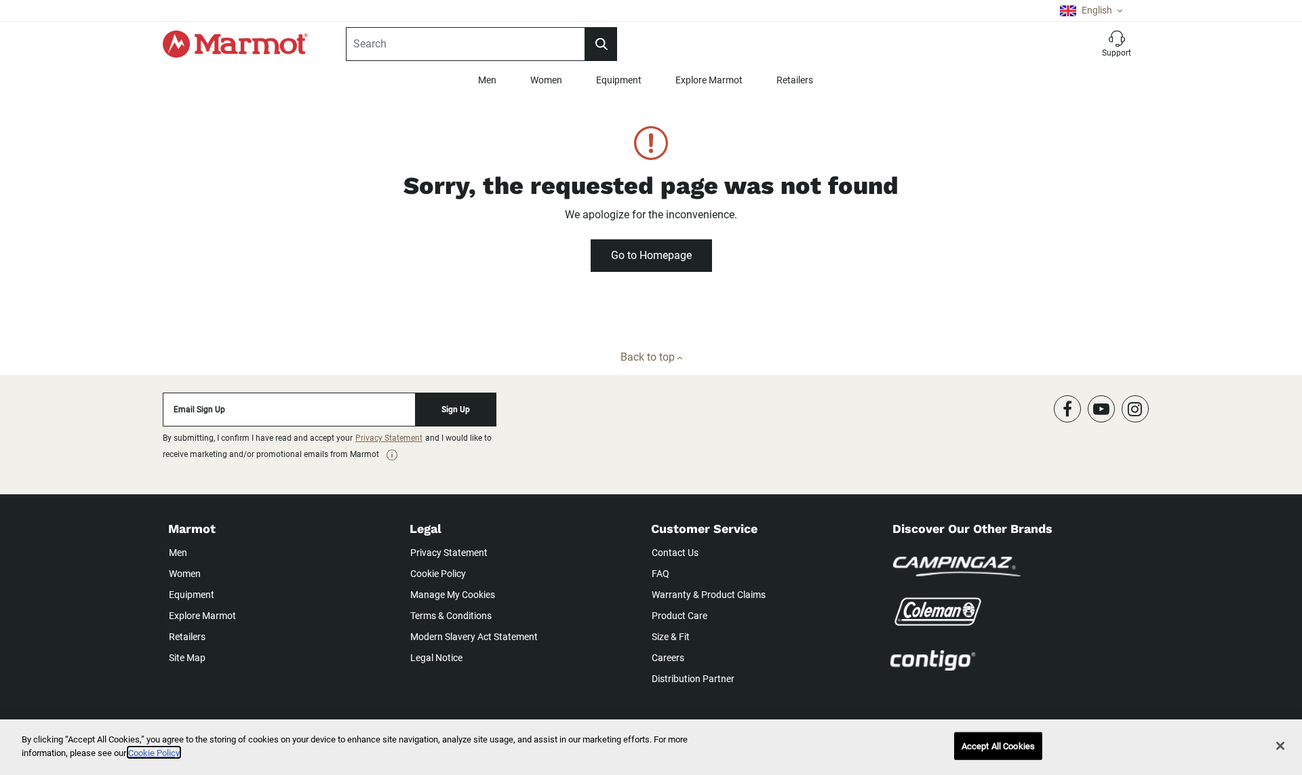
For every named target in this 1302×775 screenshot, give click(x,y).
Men (487, 80)
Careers (668, 657)
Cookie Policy (438, 573)
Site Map (187, 657)
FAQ (660, 573)
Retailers (794, 80)
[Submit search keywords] (601, 44)
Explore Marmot (709, 80)
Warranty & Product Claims (709, 594)
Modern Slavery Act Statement (474, 636)
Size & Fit (671, 636)
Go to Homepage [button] (651, 255)
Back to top (648, 357)
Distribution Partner (693, 678)
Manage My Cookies (452, 594)
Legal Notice (436, 657)
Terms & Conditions (451, 615)
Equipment (619, 80)
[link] (392, 455)
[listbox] (1091, 10)
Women (546, 80)
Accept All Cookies (998, 746)
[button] (1116, 44)
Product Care (679, 615)
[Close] (1280, 746)
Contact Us (675, 552)
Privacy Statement (388, 438)
